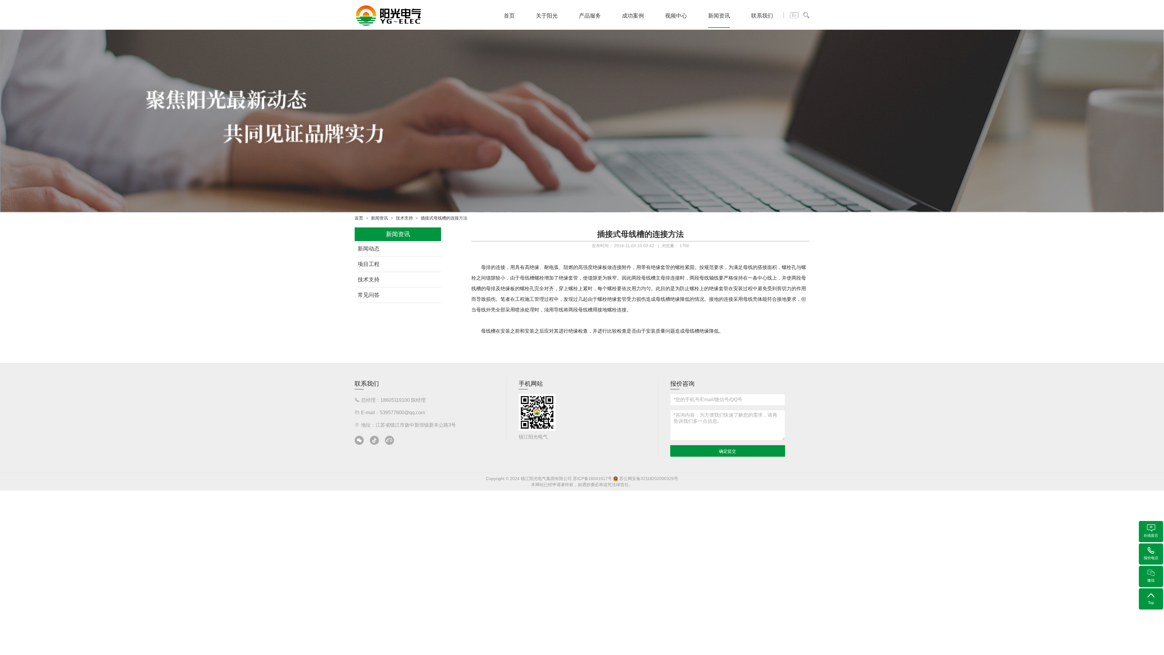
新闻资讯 (719, 16)
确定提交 (727, 451)
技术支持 (404, 218)
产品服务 (590, 16)
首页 (509, 16)
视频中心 (676, 16)
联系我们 (762, 16)
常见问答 (369, 295)
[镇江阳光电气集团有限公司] (388, 15)
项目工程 (369, 264)
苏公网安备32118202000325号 (648, 478)
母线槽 (527, 277)
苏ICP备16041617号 (592, 478)
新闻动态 (369, 249)
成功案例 (633, 16)
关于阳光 (547, 16)
